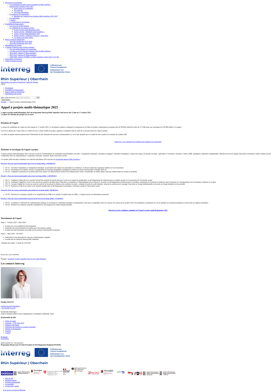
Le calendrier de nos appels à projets (21, 28)
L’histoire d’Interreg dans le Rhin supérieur (19, 47)
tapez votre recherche (8, 97)
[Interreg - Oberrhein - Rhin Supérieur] (35, 80)
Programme (9, 88)
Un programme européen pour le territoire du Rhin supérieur (29, 4)
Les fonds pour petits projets (23, 37)
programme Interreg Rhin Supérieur (67, 159)
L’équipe (12, 20)
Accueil (3, 102)
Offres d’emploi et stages (13, 61)
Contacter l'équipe (32, 82)
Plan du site (9, 378)
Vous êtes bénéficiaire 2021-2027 (20, 43)
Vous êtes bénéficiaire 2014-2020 (20, 41)
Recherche (21, 82)
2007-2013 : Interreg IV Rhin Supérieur (23, 55)
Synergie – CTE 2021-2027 (14, 323)
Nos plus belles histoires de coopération (22, 49)
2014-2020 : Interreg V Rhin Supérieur (22, 53)
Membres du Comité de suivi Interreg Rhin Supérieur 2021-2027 (36, 16)
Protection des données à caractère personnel (20, 327)
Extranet (8, 331)
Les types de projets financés (19, 26)
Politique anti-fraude (12, 325)
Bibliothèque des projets (13, 45)
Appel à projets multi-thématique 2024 (27, 34)
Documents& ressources (5, 337)
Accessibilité (9, 384)
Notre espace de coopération (23, 8)
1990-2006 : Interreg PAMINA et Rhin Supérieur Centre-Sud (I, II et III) (34, 57)
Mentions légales (11, 380)
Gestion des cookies (12, 386)
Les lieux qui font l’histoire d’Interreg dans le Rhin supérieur (30, 51)
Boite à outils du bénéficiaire (15, 39)
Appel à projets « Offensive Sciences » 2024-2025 (31, 36)
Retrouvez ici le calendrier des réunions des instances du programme (138, 142)
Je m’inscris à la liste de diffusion (14, 390)
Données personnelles (12, 382)
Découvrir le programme (13, 3)
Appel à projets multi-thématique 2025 (27, 30)
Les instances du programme (19, 14)
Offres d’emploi (10, 321)
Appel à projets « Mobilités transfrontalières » (29, 32)
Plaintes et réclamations (13, 329)
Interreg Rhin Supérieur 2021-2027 (21, 6)
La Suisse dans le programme (19, 22)
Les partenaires (14, 18)
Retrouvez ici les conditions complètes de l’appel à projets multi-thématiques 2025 (138, 210)
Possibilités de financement (14, 24)
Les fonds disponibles (21, 12)
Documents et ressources (13, 59)
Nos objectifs (18, 10)
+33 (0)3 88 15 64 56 (8, 308)
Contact (7, 333)
